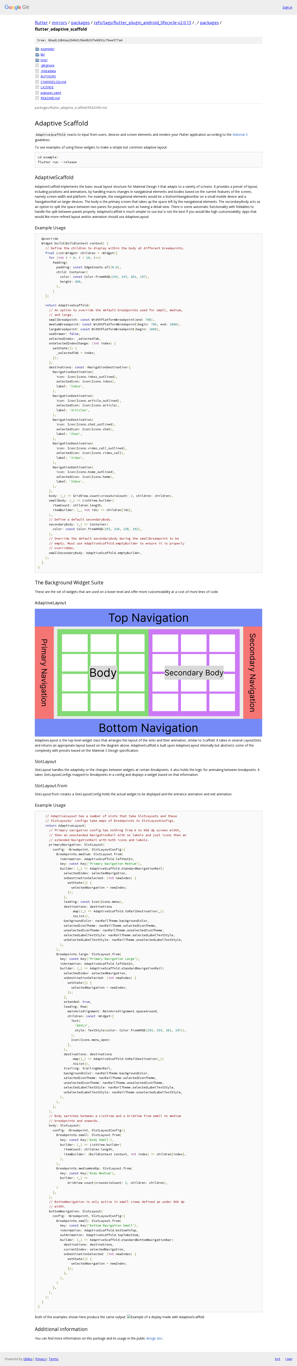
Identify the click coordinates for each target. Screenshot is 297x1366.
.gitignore (48, 65)
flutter (41, 22)
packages (80, 22)
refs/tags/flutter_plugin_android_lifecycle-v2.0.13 (142, 22)
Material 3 (240, 134)
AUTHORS (48, 76)
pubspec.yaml (51, 93)
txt (277, 1359)
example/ (48, 49)
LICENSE (47, 87)
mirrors (59, 22)
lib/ (43, 54)
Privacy (40, 1359)
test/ (44, 60)
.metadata (48, 71)
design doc (154, 1338)
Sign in (287, 7)
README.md (50, 98)
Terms (53, 1359)
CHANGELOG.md (53, 82)
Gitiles (27, 1359)
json (288, 1359)
